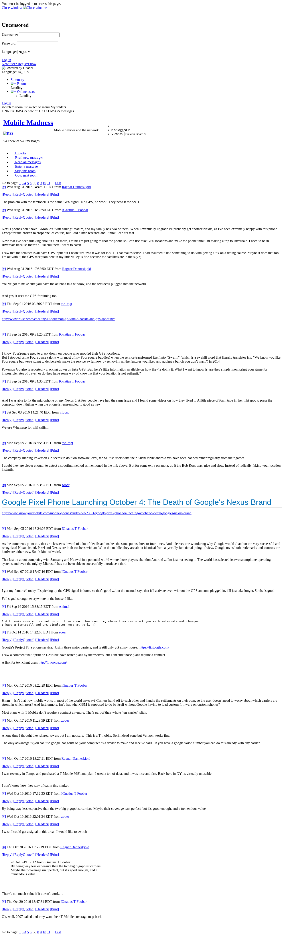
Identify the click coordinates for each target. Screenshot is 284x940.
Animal (64, 606)
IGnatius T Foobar (75, 210)
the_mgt (66, 304)
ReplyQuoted (23, 194)
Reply (7, 194)
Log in (6, 60)
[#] (4, 187)
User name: (10, 35)
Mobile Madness (28, 122)
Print (54, 194)
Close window (12, 8)
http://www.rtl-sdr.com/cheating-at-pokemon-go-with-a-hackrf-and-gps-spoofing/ (58, 319)
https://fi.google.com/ (154, 647)
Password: (9, 43)
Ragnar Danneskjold (76, 187)
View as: (117, 134)
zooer (65, 485)
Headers (42, 194)
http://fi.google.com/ (53, 662)
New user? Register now (19, 64)
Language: (9, 52)
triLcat (64, 412)
